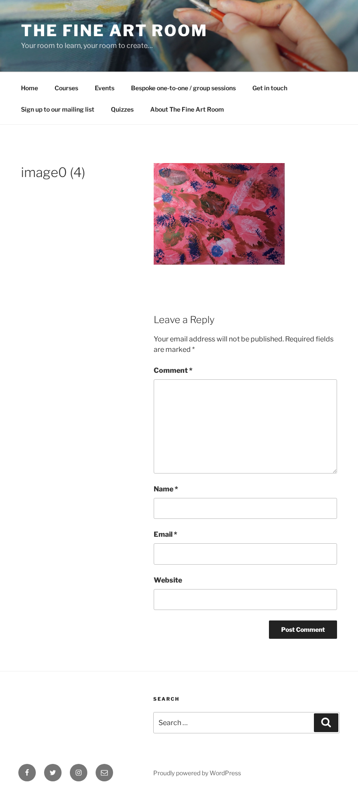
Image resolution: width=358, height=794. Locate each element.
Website (168, 580)
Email (165, 534)
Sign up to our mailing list (57, 109)
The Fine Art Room (114, 30)
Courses (66, 88)
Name (166, 489)
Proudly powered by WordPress (197, 773)
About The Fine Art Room (187, 109)
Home (29, 88)
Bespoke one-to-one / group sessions (183, 88)
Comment (173, 370)
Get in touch (269, 88)
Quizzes (122, 109)
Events (104, 88)
